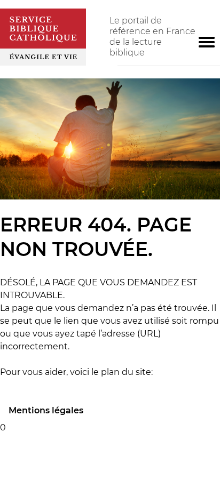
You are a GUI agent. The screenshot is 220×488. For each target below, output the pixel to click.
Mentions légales (46, 410)
